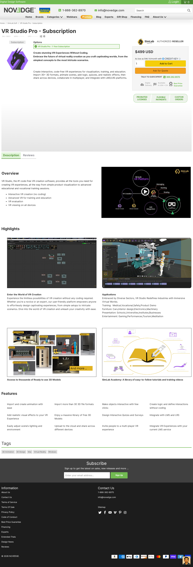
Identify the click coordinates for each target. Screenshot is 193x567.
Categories (53, 16)
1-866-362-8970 (74, 10)
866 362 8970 (173, 77)
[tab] (11, 155)
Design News (7, 542)
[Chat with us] (186, 560)
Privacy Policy (7, 512)
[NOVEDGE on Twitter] (100, 513)
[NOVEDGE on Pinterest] (120, 513)
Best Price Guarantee (178, 84)
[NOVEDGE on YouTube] (110, 513)
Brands (40, 16)
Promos (86, 16)
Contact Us (6, 497)
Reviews (5, 546)
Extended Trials (8, 537)
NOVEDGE (14, 556)
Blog (98, 16)
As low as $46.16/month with (148, 58)
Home (28, 16)
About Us (158, 16)
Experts (109, 16)
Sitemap (102, 507)
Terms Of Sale (7, 507)
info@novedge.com (111, 10)
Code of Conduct (9, 517)
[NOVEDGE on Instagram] (125, 513)
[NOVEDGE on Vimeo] (115, 513)
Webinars (72, 16)
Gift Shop (122, 16)
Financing (136, 16)
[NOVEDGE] (20, 10)
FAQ (147, 16)
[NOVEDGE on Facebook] (105, 513)
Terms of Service (9, 502)
